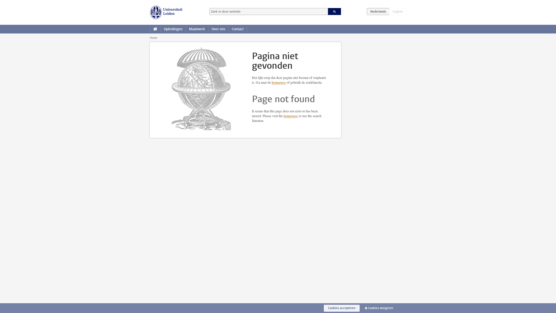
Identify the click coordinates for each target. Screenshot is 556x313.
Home (153, 38)
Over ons (218, 29)
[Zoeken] (334, 11)
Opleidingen (173, 29)
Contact (238, 29)
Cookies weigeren (380, 308)
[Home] (155, 29)
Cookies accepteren (341, 308)
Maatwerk (197, 29)
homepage (279, 82)
